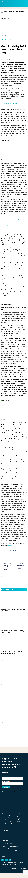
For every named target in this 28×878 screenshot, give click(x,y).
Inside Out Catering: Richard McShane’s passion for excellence (13, 652)
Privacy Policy (13, 864)
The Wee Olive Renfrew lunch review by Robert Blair (13, 610)
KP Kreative (22, 868)
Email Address (6, 781)
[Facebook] (2, 860)
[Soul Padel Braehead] (10, 103)
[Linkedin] (10, 860)
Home (2, 11)
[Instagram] (6, 860)
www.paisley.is (15, 301)
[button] (2, 556)
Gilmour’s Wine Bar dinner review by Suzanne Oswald (12, 631)
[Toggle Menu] (23, 4)
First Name (4, 776)
